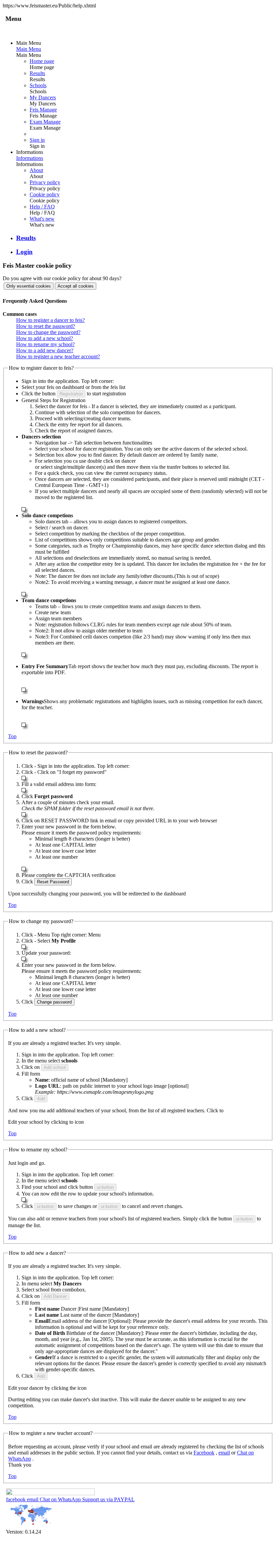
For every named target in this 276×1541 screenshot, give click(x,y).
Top (12, 736)
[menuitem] (144, 94)
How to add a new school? (44, 338)
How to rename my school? (45, 344)
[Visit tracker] (31, 1526)
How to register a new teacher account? (58, 356)
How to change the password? (48, 332)
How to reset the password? (45, 326)
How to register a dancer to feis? (50, 320)
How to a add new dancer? (44, 350)
